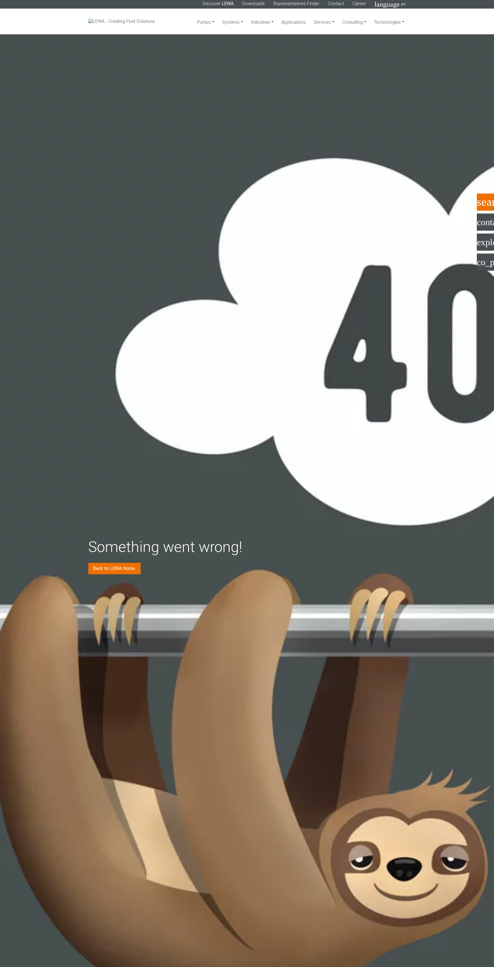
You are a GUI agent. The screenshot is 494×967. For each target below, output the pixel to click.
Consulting (353, 22)
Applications (293, 22)
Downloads (253, 3)
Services (323, 22)
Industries (261, 22)
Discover (218, 3)
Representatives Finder (296, 3)
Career (359, 3)
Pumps (204, 22)
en (390, 4)
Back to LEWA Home (114, 568)
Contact (336, 3)
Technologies (388, 22)
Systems (231, 22)
